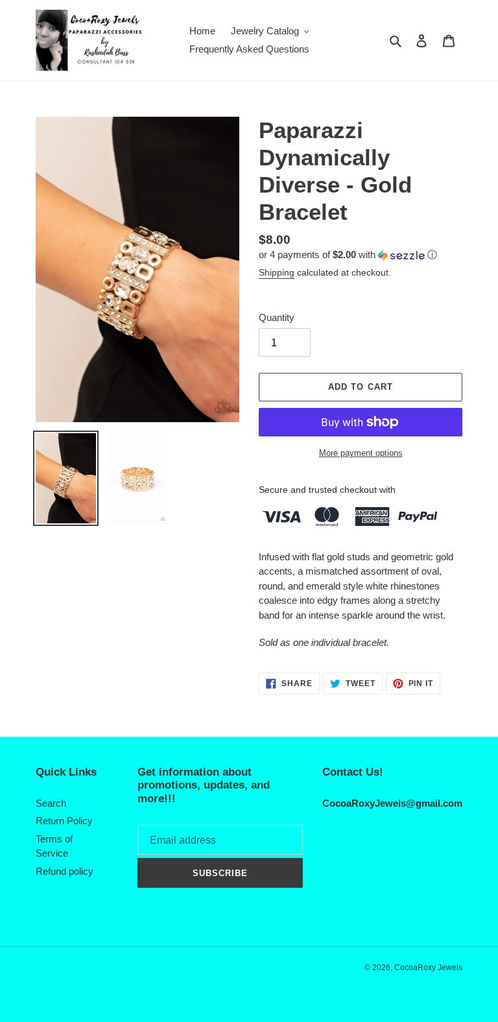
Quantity (276, 317)
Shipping (276, 272)
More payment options (361, 453)
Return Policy (64, 820)
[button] (348, 255)
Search (51, 803)
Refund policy (64, 871)
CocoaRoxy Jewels (428, 967)
